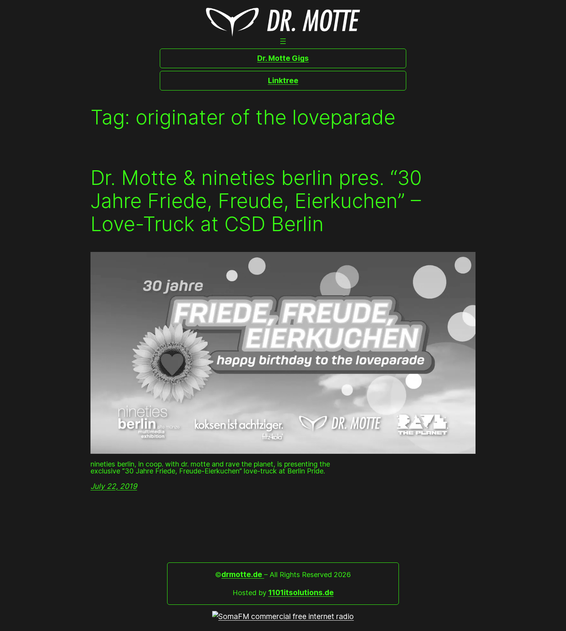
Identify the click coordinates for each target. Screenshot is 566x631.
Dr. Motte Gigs (283, 58)
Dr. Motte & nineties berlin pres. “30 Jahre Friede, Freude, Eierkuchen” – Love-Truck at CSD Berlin (256, 200)
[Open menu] (283, 41)
